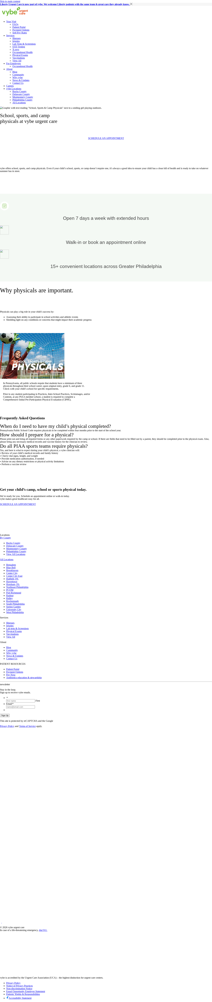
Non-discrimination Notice (19, 988)
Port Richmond (13, 592)
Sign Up (4, 715)
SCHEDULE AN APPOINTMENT (106, 138)
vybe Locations (13, 88)
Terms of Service (27, 726)
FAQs (15, 24)
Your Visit (11, 21)
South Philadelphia (15, 604)
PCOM (9, 590)
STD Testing (18, 46)
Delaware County (21, 94)
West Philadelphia (15, 612)
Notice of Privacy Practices (19, 985)
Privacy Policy (7, 726)
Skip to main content (10, 1)
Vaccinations (18, 58)
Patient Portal (18, 27)
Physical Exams (20, 55)
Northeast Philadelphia (17, 587)
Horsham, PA (13, 584)
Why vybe (17, 77)
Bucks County (19, 91)
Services (10, 35)
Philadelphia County (22, 99)
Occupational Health (22, 52)
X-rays (15, 49)
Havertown (11, 581)
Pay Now (11, 674)
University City (13, 609)
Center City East (14, 576)
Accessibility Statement (20, 998)
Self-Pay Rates (19, 32)
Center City (12, 573)
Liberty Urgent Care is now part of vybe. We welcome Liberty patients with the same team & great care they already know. (65, 4)
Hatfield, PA (12, 578)
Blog (14, 72)
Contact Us (17, 83)
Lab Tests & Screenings (24, 44)
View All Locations (15, 554)
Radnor (10, 595)
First (38, 700)
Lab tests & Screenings (17, 628)
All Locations (19, 102)
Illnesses (16, 38)
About (9, 69)
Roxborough (12, 601)
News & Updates (20, 80)
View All (16, 60)
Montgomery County (22, 97)
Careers (10, 86)
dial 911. (43, 930)
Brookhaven (12, 570)
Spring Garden (13, 606)
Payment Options (20, 30)
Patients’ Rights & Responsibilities (23, 994)
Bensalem (11, 564)
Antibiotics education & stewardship (24, 677)
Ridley (9, 598)
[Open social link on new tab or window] (1, 922)
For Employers (13, 63)
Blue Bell (11, 567)
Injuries (16, 41)
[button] (131, 4)
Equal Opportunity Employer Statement (25, 991)
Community (18, 74)
